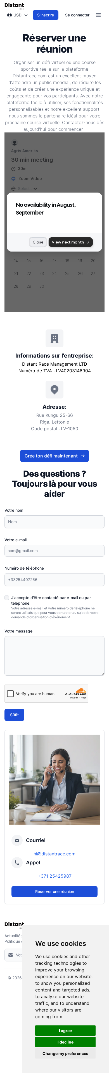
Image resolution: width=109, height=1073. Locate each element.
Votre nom (13, 510)
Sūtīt (14, 714)
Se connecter (77, 15)
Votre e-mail (15, 539)
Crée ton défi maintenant (51, 456)
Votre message (18, 631)
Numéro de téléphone (24, 568)
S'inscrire (45, 15)
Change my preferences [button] (65, 1053)
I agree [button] (65, 1030)
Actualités (13, 935)
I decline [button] (66, 1042)
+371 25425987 (55, 876)
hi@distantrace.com (54, 854)
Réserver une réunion (54, 891)
